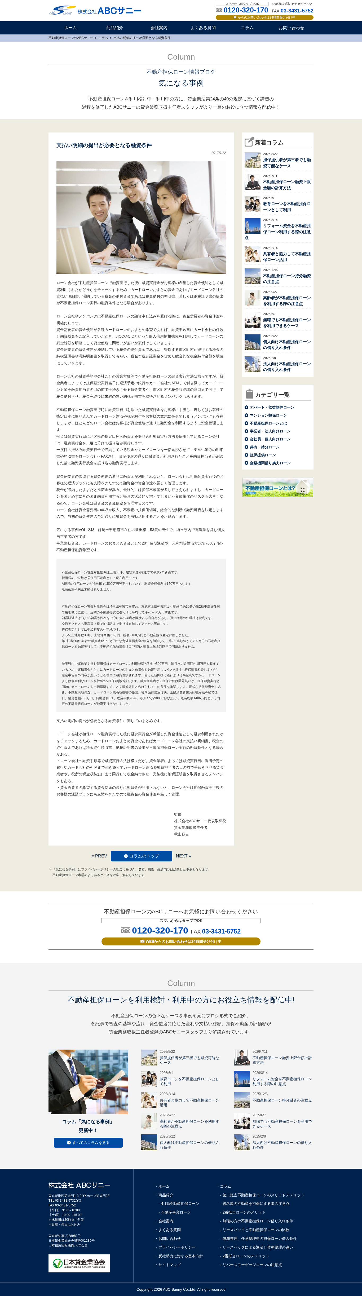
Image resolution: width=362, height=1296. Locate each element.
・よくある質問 (168, 1230)
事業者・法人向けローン (270, 431)
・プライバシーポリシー (175, 1247)
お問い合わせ (291, 27)
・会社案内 (164, 1221)
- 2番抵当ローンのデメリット (244, 1256)
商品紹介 (114, 27)
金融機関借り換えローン (270, 463)
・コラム (223, 1186)
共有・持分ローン (265, 447)
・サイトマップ (168, 1265)
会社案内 (159, 27)
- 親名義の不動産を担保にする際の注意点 (254, 1203)
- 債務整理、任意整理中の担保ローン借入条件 (258, 1238)
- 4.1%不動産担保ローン (179, 1203)
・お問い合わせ (168, 1238)
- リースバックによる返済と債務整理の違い (256, 1247)
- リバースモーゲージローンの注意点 (251, 1265)
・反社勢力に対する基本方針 (179, 1256)
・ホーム (162, 1186)
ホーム (70, 27)
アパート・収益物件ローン (272, 407)
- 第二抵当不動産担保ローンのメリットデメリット (262, 1195)
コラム (247, 27)
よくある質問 (203, 27)
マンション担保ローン (268, 415)
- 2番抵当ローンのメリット (243, 1212)
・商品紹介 (164, 1195)
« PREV (99, 856)
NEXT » (183, 856)
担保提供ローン (263, 455)
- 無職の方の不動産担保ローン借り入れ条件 (256, 1221)
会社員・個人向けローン (270, 439)
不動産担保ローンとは (268, 423)
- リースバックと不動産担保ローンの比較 (254, 1230)
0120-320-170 (160, 930)
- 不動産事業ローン (175, 1212)
